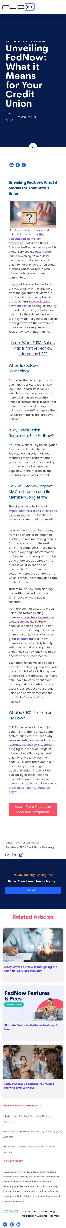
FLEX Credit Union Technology (25, 41)
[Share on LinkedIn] (11, 165)
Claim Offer (33, 890)
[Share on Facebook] (24, 165)
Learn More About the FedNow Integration (33, 809)
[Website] (21, 855)
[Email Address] (7, 855)
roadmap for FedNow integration (31, 745)
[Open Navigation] (62, 7)
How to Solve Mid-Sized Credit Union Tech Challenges (29, 1147)
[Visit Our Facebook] (5, 1224)
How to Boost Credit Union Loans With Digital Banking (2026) (32, 1131)
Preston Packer (25, 117)
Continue (33, 147)
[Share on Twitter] (18, 165)
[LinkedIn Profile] (14, 855)
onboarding (25, 639)
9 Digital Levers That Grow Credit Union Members (27, 1116)
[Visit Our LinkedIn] (18, 1224)
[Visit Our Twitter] (12, 1224)
